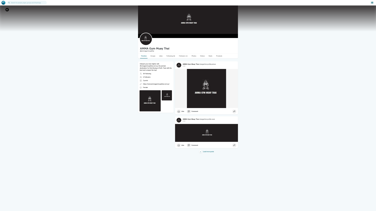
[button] (372, 3)
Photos (194, 56)
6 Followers (146, 77)
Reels (210, 56)
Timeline (144, 56)
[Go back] (7, 9)
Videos (202, 56)
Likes (161, 56)
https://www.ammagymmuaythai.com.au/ (156, 84)
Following (170, 56)
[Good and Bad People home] (3, 3)
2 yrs (184, 66)
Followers (183, 56)
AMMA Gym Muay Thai (191, 64)
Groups (152, 56)
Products (219, 56)
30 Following (147, 74)
